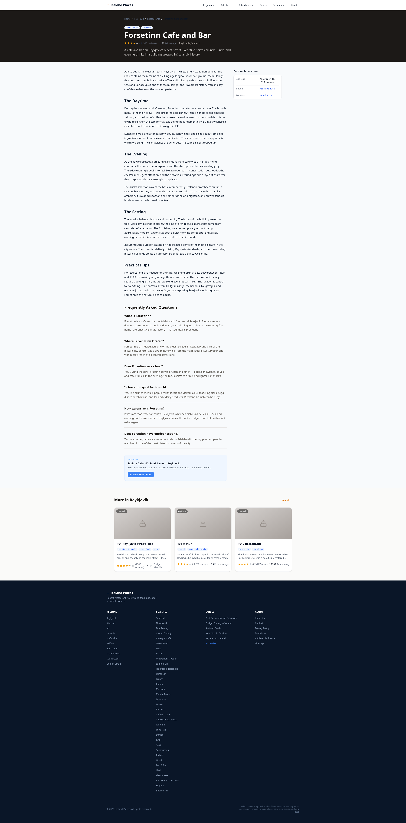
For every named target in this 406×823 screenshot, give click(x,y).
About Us (260, 618)
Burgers (160, 709)
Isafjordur (112, 638)
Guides (263, 5)
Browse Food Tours (140, 474)
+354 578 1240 (267, 88)
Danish (160, 734)
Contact (259, 623)
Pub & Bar (161, 765)
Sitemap (259, 643)
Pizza (158, 648)
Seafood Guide (213, 628)
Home (127, 18)
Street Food (162, 643)
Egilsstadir (112, 648)
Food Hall (161, 729)
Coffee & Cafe (163, 714)
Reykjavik (139, 18)
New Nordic (162, 623)
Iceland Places (120, 5)
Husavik (111, 633)
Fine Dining (162, 628)
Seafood (160, 618)
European (161, 673)
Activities (225, 5)
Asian (159, 653)
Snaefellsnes (113, 653)
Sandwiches (162, 749)
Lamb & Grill (162, 663)
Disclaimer (260, 633)
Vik (108, 628)
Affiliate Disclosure (265, 638)
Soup (158, 744)
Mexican (160, 689)
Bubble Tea (162, 790)
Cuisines (277, 5)
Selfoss (110, 643)
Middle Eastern (164, 694)
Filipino (160, 785)
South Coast (113, 658)
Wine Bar (161, 724)
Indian (159, 755)
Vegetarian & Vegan (166, 658)
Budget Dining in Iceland (219, 623)
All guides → (212, 643)
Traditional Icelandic (167, 668)
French (159, 678)
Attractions (245, 5)
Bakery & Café (163, 638)
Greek (159, 760)
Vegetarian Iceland (216, 638)
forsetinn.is (266, 95)
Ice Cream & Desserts (167, 780)
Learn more (296, 810)
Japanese (161, 699)
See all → (287, 500)
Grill (158, 739)
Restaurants (153, 18)
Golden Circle (114, 663)
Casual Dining (163, 633)
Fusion (159, 704)
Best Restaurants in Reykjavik (221, 618)
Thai (158, 770)
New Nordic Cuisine (216, 633)
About (294, 5)
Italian (159, 683)
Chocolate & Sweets (166, 719)
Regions (207, 5)
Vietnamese (162, 775)
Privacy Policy (262, 628)
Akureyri (111, 623)
